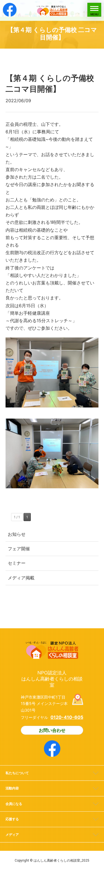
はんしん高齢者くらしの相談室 (52, 10)
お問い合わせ (52, 730)
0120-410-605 (66, 717)
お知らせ (17, 534)
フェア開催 (19, 548)
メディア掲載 (21, 578)
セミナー (17, 563)
